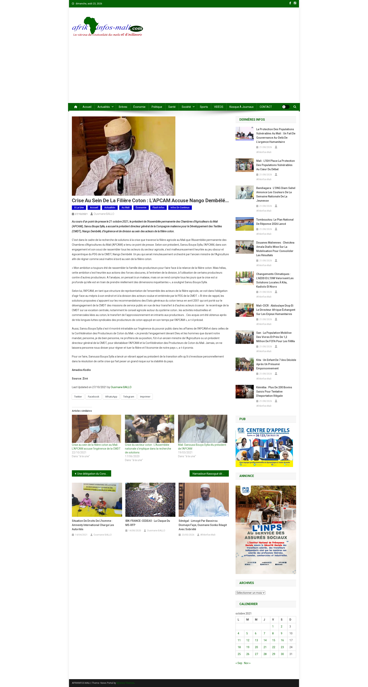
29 (273, 654)
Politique (157, 106)
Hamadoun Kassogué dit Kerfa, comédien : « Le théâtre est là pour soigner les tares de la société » (211, 473)
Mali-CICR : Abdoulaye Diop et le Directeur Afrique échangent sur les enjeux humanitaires (275, 310)
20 (256, 647)
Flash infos (158, 207)
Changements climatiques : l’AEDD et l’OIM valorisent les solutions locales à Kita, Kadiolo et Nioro (275, 280)
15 (273, 640)
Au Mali (126, 207)
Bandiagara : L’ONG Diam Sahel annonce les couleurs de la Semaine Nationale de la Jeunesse (275, 194)
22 (273, 647)
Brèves (123, 106)
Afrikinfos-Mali (207, 534)
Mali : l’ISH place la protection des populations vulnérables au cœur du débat (275, 165)
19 (247, 647)
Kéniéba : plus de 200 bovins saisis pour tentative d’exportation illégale (274, 391)
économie (139, 106)
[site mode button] (286, 107)
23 (282, 647)
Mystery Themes (125, 683)
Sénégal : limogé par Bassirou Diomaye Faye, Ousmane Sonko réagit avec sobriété (203, 525)
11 (239, 640)
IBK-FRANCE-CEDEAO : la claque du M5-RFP (147, 523)
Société (186, 106)
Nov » (247, 663)
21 (265, 647)
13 (256, 640)
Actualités (104, 106)
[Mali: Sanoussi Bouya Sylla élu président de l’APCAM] (202, 429)
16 (282, 640)
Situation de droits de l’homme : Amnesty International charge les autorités (93, 525)
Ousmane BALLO (104, 213)
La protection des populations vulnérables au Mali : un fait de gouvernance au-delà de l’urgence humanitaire (275, 135)
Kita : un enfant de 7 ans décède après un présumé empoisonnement (276, 364)
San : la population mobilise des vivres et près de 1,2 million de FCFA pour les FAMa (275, 337)
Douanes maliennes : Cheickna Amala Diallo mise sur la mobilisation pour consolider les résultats (275, 249)
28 (265, 654)
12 (247, 640)
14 (265, 640)
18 (239, 647)
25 (239, 654)
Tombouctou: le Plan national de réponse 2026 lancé (275, 221)
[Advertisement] (184, 74)
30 (282, 654)
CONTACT (266, 106)
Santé (172, 106)
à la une (79, 207)
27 (256, 654)
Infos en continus (180, 207)
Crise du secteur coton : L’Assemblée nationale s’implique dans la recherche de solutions (148, 448)
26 (247, 654)
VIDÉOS (218, 106)
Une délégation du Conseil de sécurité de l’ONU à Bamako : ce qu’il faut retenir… (94, 473)
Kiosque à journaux (241, 106)
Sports (204, 106)
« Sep (239, 663)
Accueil (87, 106)
